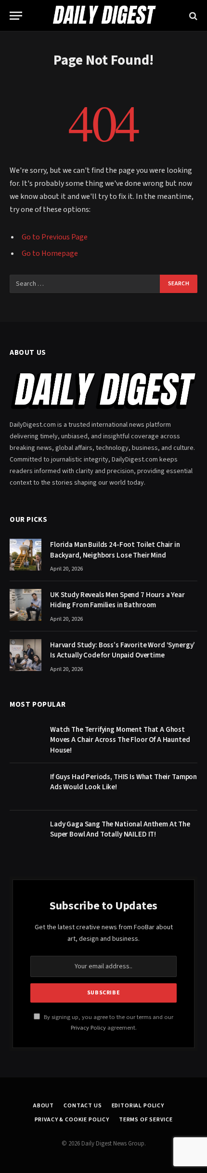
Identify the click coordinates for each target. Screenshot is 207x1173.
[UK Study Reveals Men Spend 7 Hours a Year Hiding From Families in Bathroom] (25, 605)
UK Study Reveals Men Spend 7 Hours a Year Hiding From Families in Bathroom (117, 600)
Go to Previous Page (55, 237)
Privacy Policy (88, 1027)
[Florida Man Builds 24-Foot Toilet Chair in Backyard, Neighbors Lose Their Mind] (25, 555)
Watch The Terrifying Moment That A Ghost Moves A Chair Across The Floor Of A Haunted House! (120, 740)
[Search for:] (85, 284)
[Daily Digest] (103, 15)
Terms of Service (145, 1120)
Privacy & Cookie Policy (72, 1120)
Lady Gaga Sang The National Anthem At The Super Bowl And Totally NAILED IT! (120, 829)
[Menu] (16, 16)
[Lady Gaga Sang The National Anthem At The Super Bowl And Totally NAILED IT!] (25, 834)
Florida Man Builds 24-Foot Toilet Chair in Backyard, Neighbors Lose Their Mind (115, 550)
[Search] (192, 16)
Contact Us (83, 1106)
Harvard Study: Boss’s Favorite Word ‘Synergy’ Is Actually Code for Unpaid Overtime (122, 650)
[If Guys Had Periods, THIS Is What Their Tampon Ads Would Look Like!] (25, 787)
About (43, 1106)
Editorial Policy (138, 1106)
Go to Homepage (50, 253)
